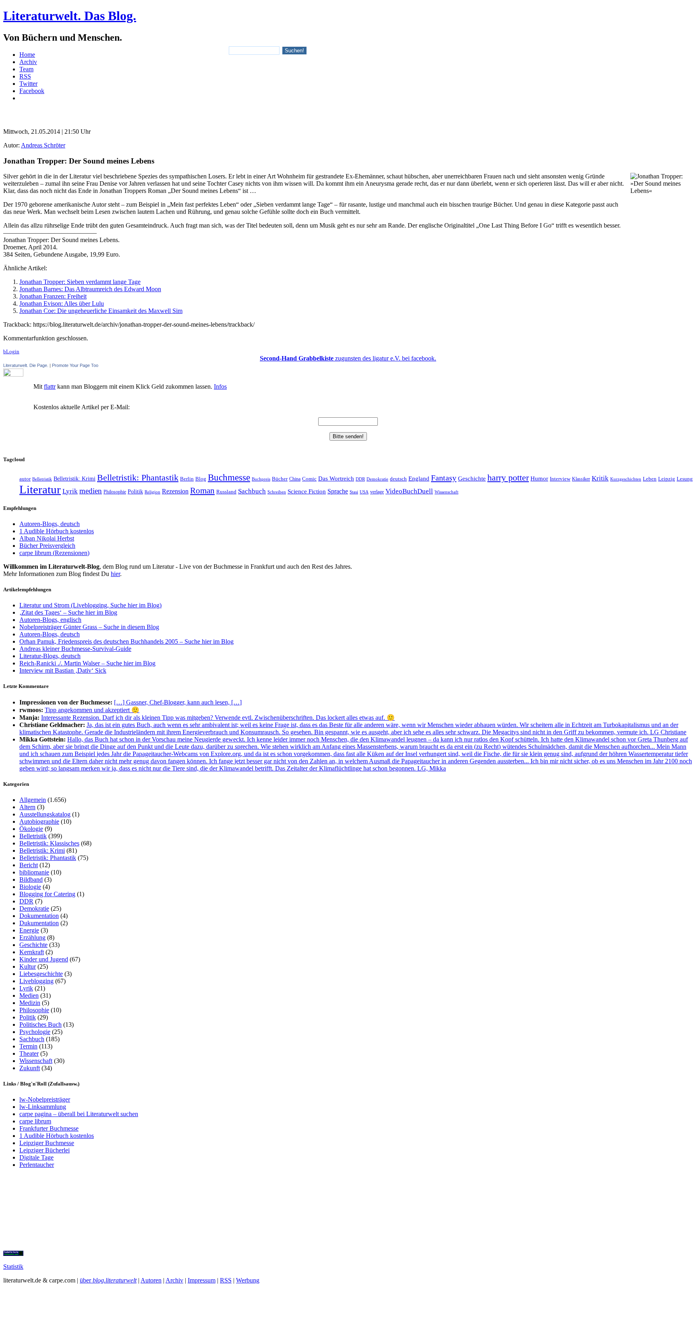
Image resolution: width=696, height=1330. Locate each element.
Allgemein (32, 799)
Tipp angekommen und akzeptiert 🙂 (92, 709)
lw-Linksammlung (42, 1106)
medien (90, 491)
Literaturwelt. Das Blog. (69, 15)
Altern (27, 807)
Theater (29, 1053)
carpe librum (35, 1121)
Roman (202, 490)
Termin (28, 1046)
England (418, 478)
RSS (25, 76)
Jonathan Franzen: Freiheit (53, 296)
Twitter (28, 83)
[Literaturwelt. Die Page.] (348, 373)
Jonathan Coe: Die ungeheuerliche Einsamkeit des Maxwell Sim (100, 310)
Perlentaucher (36, 1164)
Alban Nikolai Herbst (46, 538)
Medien (29, 995)
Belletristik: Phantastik (137, 478)
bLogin (11, 351)
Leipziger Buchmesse (46, 1142)
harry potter (508, 478)
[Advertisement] (348, 111)
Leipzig (666, 479)
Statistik (13, 1266)
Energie (29, 930)
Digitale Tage (36, 1157)
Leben (650, 479)
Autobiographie (39, 821)
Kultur (27, 966)
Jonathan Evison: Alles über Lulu (61, 303)
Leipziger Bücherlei (44, 1150)
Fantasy (443, 477)
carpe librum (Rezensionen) (54, 552)
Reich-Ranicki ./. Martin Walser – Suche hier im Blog (87, 663)
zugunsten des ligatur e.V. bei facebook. (348, 358)
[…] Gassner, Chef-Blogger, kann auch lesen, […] (178, 702)
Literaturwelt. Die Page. (25, 365)
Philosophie (115, 492)
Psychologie (34, 1031)
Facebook (31, 90)
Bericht (28, 865)
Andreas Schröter (43, 145)
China (294, 479)
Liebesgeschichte (41, 973)
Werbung (247, 1280)
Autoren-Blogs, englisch (50, 619)
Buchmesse (229, 477)
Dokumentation (39, 915)
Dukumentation (39, 923)
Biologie (30, 886)
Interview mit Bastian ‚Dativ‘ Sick (62, 670)
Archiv (28, 61)
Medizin (29, 1002)
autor (25, 479)
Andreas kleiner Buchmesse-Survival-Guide (75, 648)
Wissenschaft (446, 491)
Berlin (187, 479)
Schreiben (276, 491)
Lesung (685, 479)
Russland (226, 492)
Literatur (40, 489)
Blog (200, 479)
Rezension (175, 491)
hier (115, 573)
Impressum (201, 1280)
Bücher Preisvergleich (47, 545)
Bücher (280, 479)
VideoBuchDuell (409, 491)
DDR (360, 478)
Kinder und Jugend (43, 959)
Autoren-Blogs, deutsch (49, 523)
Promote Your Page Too (75, 365)
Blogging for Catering (47, 894)
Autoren (151, 1280)
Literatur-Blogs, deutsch (50, 656)
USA (364, 491)
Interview (560, 479)
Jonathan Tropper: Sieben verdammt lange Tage (80, 281)
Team (26, 69)
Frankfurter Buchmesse (49, 1128)
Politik (135, 492)
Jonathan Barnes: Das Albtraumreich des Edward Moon (90, 289)
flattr (50, 386)
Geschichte (472, 478)
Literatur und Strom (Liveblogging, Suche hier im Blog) (90, 605)
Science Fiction (307, 491)
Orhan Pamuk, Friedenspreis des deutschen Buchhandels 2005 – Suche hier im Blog (126, 641)
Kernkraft (31, 952)
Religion (152, 491)
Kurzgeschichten (625, 479)
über (108, 1280)
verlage (377, 492)
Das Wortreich (336, 478)
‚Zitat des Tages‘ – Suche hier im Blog (68, 612)
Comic (309, 479)
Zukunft (29, 1068)
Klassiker (581, 479)
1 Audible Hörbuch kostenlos (56, 531)
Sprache (337, 491)
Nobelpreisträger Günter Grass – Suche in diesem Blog (89, 627)
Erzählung (32, 937)
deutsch (398, 479)
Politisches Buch (40, 1024)
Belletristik (42, 479)
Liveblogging (36, 981)
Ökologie (31, 828)
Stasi (354, 492)
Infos (220, 386)
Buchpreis (261, 478)
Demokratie (377, 479)
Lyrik (70, 491)
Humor (539, 478)
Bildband (31, 879)
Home (27, 54)
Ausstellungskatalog (44, 814)
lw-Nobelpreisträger (44, 1099)
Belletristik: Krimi (74, 478)
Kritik (600, 478)
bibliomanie (34, 872)
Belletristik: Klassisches (49, 843)
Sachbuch (252, 491)
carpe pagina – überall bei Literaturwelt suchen (78, 1113)
